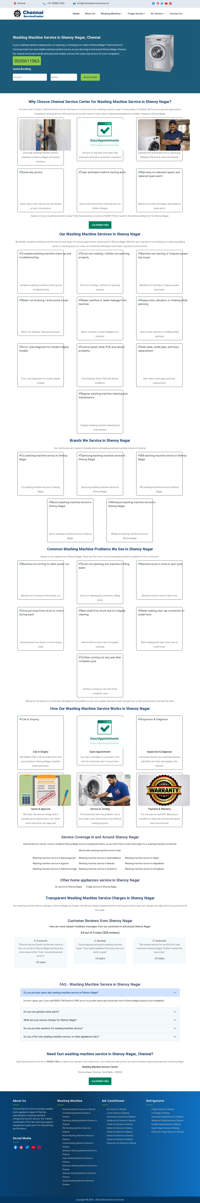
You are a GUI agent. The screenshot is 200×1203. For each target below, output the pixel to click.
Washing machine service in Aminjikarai (144, 869)
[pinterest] (170, 3)
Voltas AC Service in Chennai (119, 1124)
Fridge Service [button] (135, 13)
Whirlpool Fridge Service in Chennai (167, 1120)
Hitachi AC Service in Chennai (120, 1135)
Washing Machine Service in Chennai (78, 1109)
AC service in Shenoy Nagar (68, 887)
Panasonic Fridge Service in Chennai (167, 1132)
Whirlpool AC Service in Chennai (121, 1120)
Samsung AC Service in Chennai (121, 1117)
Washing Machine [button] (110, 13)
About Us (90, 13)
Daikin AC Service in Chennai (119, 1128)
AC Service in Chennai (116, 1109)
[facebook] (153, 3)
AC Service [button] (156, 13)
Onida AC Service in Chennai (119, 1132)
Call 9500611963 (100, 225)
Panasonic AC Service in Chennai (121, 1143)
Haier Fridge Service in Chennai (165, 1128)
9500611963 (26, 61)
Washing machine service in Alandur (97, 863)
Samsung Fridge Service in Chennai (167, 1117)
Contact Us (176, 13)
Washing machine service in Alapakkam (144, 863)
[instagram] (158, 3)
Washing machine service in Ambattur (98, 869)
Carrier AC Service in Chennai (119, 1139)
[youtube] (166, 3)
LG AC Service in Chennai (118, 1113)
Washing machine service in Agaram (51, 863)
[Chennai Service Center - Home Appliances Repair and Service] (28, 13)
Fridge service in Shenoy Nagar (101, 887)
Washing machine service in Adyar (142, 858)
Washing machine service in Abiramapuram (54, 858)
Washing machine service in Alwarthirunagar (55, 869)
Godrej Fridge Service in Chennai (166, 1124)
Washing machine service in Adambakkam (100, 858)
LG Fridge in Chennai (160, 1113)
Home (76, 13)
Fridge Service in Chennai (162, 1109)
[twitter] (162, 3)
